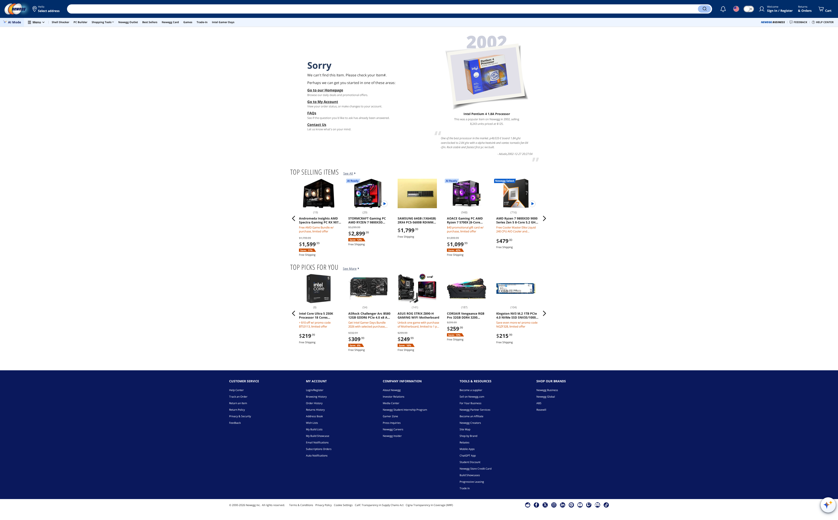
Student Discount (470, 462)
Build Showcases (470, 475)
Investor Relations (393, 396)
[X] (545, 505)
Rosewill (541, 410)
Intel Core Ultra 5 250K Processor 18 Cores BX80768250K (316, 315)
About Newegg (392, 390)
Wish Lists (312, 423)
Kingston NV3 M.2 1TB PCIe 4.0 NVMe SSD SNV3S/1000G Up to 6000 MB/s (517, 315)
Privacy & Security (240, 416)
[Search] (704, 9)
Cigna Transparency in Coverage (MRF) (429, 505)
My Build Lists (314, 429)
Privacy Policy (323, 505)
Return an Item (238, 403)
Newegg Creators (470, 423)
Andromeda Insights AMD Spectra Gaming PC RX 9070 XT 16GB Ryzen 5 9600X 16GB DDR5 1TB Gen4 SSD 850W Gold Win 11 (319, 220)
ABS (538, 403)
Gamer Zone (390, 416)
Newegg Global (545, 396)
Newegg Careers (393, 429)
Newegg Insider (392, 436)
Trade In (465, 488)
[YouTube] (580, 505)
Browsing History (316, 396)
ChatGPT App (468, 455)
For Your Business (470, 403)
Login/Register (314, 390)
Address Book (314, 416)
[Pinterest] (571, 505)
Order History (314, 403)
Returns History (315, 410)
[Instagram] (554, 505)
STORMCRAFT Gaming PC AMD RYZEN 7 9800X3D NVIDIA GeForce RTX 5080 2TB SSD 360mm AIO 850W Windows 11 (368, 220)
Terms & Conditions (301, 505)
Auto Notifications (317, 455)
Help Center (236, 390)
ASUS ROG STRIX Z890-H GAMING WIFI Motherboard (418, 315)
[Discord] (597, 505)
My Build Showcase (317, 436)
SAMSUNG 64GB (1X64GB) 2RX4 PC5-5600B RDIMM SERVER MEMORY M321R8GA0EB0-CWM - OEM (419, 220)
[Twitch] (589, 505)
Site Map (465, 429)
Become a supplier (471, 390)
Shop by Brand (468, 436)
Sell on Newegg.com (472, 396)
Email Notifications (317, 442)
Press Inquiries (392, 423)
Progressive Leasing (472, 482)
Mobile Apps (467, 449)
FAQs (311, 113)
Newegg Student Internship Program (405, 410)
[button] (46, 9)
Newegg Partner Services (475, 410)
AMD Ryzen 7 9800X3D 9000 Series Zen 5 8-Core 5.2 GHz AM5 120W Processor (516, 220)
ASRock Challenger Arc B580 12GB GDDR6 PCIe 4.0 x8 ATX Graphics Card (369, 315)
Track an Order (238, 396)
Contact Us (316, 124)
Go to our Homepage (325, 90)
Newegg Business (547, 390)
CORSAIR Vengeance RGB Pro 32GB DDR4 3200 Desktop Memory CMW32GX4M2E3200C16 (465, 315)
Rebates (464, 442)
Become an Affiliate (471, 416)
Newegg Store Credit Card (475, 468)
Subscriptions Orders (318, 449)
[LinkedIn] (562, 505)
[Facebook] (536, 505)
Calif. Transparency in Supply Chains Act (379, 505)
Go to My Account (322, 101)
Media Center (391, 403)
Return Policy (237, 410)
